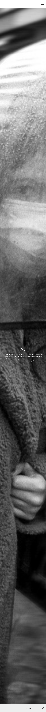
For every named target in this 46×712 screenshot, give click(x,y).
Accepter (21, 708)
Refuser (28, 708)
